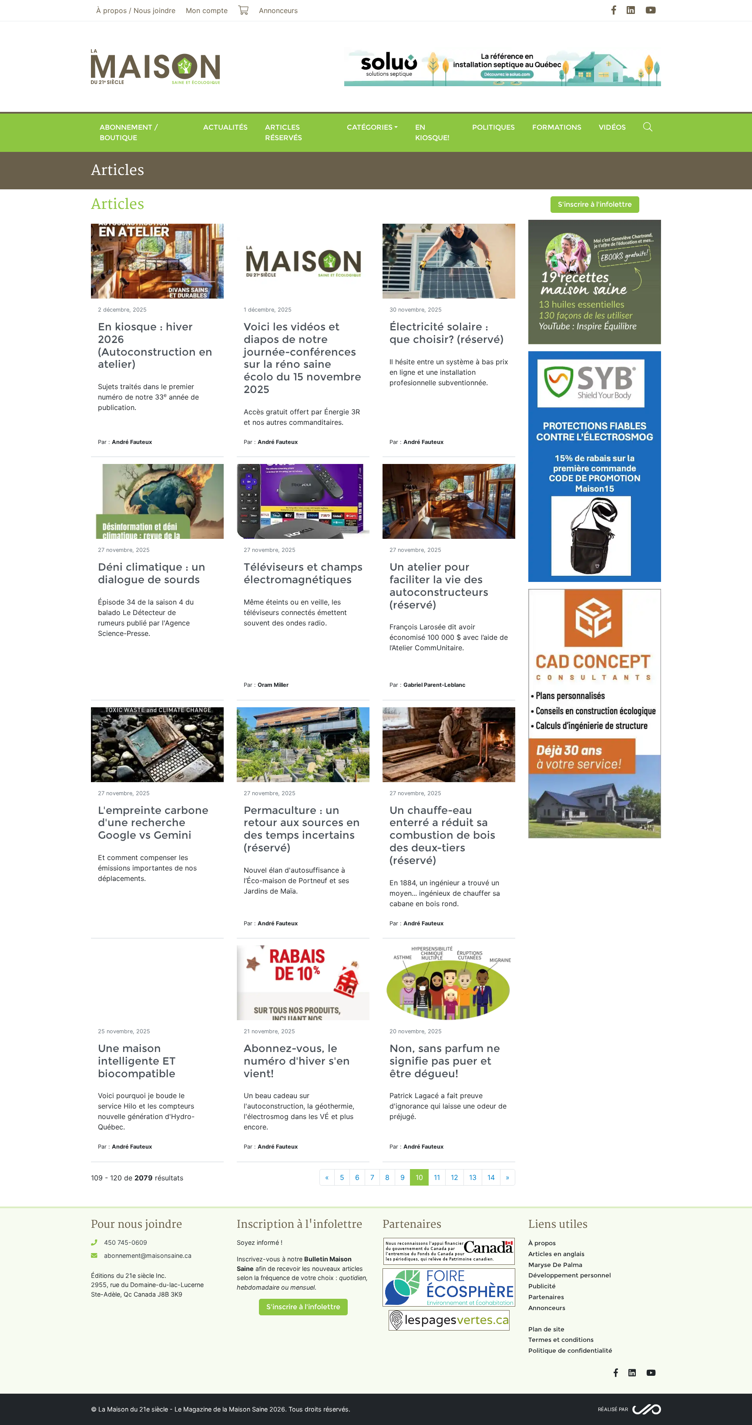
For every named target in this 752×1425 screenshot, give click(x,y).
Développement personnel (569, 1275)
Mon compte (207, 10)
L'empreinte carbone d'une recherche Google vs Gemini (153, 823)
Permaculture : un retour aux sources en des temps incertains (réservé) (302, 829)
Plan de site (546, 1329)
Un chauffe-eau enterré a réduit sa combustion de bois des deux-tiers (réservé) (442, 835)
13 (473, 1177)
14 (491, 1177)
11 (437, 1177)
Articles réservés (283, 132)
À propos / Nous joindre (135, 10)
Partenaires (546, 1297)
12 (454, 1177)
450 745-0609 (125, 1242)
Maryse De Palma (555, 1265)
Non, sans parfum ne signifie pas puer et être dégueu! (444, 1061)
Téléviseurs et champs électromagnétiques (303, 573)
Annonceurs (546, 1308)
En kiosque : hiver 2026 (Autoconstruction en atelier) (155, 345)
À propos (542, 1243)
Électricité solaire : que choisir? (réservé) (446, 333)
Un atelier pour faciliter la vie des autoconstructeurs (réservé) (438, 586)
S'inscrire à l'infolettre (595, 204)
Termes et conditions (561, 1340)
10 (419, 1177)
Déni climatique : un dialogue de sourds (151, 573)
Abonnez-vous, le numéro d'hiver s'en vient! (297, 1061)
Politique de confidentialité (570, 1350)
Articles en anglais (556, 1254)
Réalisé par (613, 1409)
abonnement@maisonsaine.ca (147, 1255)
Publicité (542, 1286)
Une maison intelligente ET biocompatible (137, 1061)
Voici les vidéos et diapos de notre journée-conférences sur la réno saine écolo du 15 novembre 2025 (302, 358)
